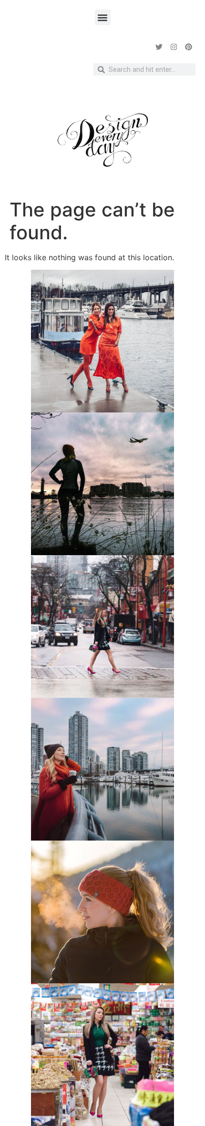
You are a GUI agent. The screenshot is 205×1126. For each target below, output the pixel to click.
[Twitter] (159, 46)
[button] (103, 17)
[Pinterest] (188, 46)
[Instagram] (173, 46)
